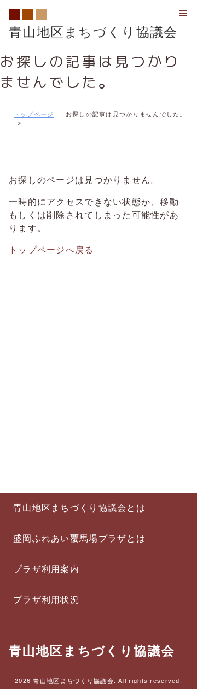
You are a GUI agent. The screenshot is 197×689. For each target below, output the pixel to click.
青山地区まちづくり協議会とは (79, 508)
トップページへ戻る (51, 250)
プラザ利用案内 (46, 569)
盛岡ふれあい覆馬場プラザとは (79, 538)
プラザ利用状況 (46, 599)
